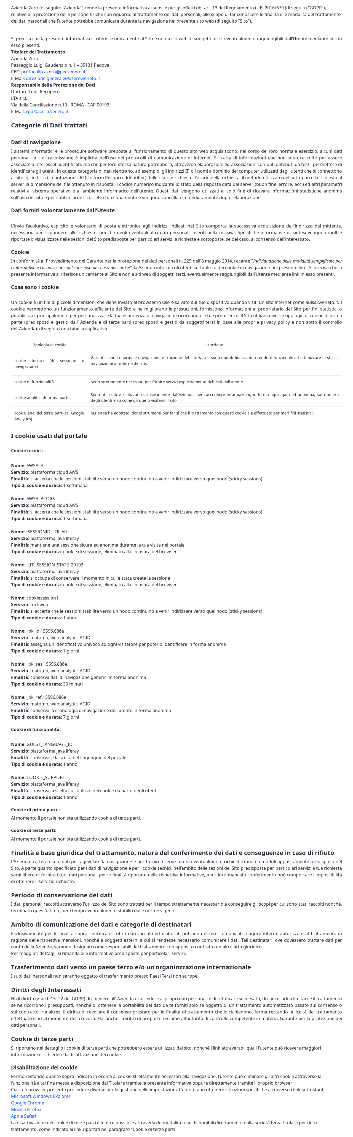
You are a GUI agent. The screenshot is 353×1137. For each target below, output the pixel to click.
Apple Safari (23, 1116)
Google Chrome (27, 1103)
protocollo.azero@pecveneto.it (53, 72)
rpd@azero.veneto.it (47, 111)
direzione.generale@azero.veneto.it (63, 78)
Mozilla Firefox (26, 1109)
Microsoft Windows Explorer (41, 1096)
